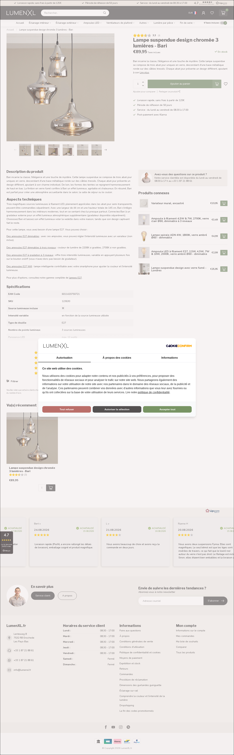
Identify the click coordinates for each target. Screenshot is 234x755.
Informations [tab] (169, 357)
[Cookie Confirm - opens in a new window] (179, 346)
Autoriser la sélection (117, 409)
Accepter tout (167, 409)
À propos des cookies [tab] (117, 357)
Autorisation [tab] (64, 357)
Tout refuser (67, 409)
